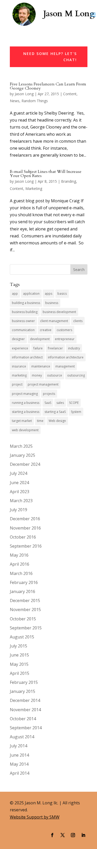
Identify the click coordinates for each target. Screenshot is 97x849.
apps (48, 293)
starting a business (25, 412)
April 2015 (19, 673)
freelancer (55, 348)
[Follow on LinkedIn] (83, 835)
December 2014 (25, 700)
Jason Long (24, 93)
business (51, 303)
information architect (27, 357)
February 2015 (24, 682)
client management (54, 321)
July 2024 (18, 473)
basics (62, 293)
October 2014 (23, 719)
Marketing (33, 188)
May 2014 (19, 764)
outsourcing (76, 375)
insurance (19, 366)
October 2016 (23, 537)
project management (43, 384)
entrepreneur (64, 339)
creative (45, 330)
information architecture (66, 357)
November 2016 (25, 528)
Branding (68, 181)
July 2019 (18, 509)
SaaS (47, 403)
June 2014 (19, 755)
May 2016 (19, 555)
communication (23, 330)
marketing (19, 375)
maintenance (40, 366)
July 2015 (18, 646)
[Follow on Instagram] (73, 835)
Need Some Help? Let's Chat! (50, 56)
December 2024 (25, 464)
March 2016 (21, 573)
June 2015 (19, 655)
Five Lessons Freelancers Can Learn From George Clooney (48, 86)
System (76, 412)
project (17, 384)
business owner (23, 321)
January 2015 (22, 691)
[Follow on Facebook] (52, 835)
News (14, 100)
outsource (54, 375)
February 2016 (24, 582)
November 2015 (25, 609)
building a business (26, 303)
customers (64, 330)
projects (49, 393)
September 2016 (26, 546)
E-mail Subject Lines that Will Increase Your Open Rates (45, 174)
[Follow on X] (62, 835)
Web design (57, 421)
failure (38, 348)
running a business (25, 403)
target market (22, 421)
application (31, 293)
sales (60, 403)
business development (59, 312)
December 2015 (25, 600)
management (65, 366)
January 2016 (22, 591)
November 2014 (25, 709)
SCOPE (74, 403)
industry (74, 348)
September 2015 (26, 628)
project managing (25, 393)
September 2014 (26, 728)
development (40, 339)
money (37, 375)
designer (18, 339)
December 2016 (25, 519)
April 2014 (19, 773)
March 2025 (21, 446)
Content (70, 93)
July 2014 (18, 746)
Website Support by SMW (34, 817)
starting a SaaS (55, 412)
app (15, 293)
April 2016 (19, 564)
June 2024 (19, 482)
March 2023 (21, 500)
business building (25, 312)
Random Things (34, 100)
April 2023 (19, 491)
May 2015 (19, 664)
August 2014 (22, 737)
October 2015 (23, 619)
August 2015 (22, 637)
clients (78, 321)
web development (25, 430)
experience (20, 348)
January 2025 (22, 455)
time (40, 421)
